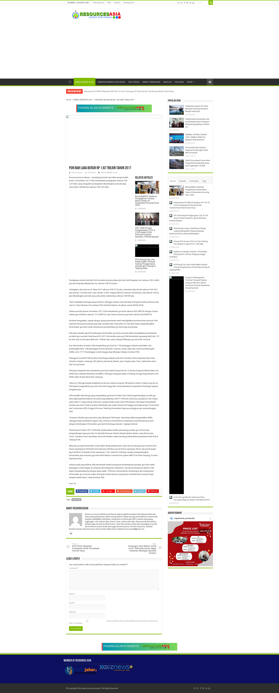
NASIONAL (179, 82)
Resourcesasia (76, 173)
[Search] (211, 2)
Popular (182, 181)
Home (70, 82)
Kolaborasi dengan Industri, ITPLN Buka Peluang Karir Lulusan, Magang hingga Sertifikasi (188, 254)
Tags (204, 181)
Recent (173, 181)
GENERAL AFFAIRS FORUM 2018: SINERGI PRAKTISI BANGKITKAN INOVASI (196, 137)
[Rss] (178, 3)
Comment (74, 568)
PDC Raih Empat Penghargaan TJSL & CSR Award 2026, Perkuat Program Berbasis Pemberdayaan (147, 232)
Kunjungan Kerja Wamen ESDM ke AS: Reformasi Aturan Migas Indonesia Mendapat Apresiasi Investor (142, 548)
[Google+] (181, 3)
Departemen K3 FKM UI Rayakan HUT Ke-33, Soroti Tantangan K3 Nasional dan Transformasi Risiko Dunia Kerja (129, 91)
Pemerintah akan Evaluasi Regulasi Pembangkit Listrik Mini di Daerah (196, 150)
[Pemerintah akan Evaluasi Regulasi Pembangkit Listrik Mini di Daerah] (176, 151)
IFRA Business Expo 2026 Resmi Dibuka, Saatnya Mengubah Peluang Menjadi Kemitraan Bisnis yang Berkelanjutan (187, 231)
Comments (193, 181)
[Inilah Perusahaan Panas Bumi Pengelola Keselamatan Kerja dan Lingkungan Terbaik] (176, 164)
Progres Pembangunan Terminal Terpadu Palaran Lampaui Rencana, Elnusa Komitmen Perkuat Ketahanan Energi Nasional (197, 282)
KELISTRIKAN (133, 82)
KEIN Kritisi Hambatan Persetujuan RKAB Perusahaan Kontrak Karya (85, 547)
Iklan (109, 3)
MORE (189, 82)
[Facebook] (185, 3)
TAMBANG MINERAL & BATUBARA (111, 82)
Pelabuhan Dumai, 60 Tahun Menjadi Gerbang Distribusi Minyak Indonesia (196, 108)
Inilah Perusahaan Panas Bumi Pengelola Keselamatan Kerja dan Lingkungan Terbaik (197, 163)
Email (72, 603)
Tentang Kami (128, 3)
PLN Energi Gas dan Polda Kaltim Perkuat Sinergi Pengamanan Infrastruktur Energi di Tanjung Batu (145, 263)
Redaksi (117, 3)
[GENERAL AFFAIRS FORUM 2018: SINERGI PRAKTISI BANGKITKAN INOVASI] (176, 138)
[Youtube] (193, 3)
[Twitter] (187, 3)
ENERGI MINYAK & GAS (84, 82)
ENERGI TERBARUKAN (151, 82)
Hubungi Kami (98, 3)
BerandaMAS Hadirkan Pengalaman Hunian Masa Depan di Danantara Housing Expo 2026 (147, 200)
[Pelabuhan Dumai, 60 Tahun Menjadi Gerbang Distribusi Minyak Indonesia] (176, 110)
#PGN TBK (76, 500)
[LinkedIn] (190, 3)
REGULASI (167, 82)
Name (72, 594)
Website (72, 612)
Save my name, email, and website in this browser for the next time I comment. (113, 622)
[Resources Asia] (94, 13)
